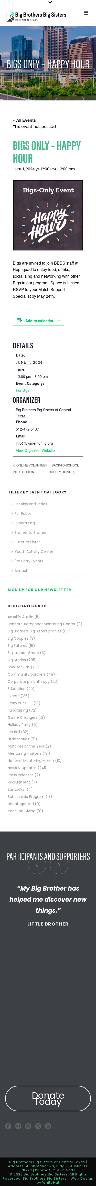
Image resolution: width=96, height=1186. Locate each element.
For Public (23, 513)
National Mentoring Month (31, 760)
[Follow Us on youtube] (48, 1126)
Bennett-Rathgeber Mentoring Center (42, 624)
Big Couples (18, 638)
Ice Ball (14, 732)
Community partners (27, 674)
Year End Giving (21, 811)
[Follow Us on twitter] (38, 1126)
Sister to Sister (27, 542)
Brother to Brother (31, 532)
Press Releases (21, 775)
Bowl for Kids (19, 667)
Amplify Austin (20, 616)
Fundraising (25, 523)
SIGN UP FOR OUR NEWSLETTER (39, 589)
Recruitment (19, 782)
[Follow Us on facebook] (8, 1126)
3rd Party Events (29, 561)
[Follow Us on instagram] (28, 1126)
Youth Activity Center (34, 551)
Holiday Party (19, 724)
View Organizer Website (35, 450)
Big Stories (17, 660)
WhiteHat (50, 1182)
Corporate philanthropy (29, 681)
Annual (21, 570)
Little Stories (18, 739)
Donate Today (48, 1098)
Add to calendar (39, 320)
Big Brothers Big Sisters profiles (34, 631)
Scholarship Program (26, 796)
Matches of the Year (26, 746)
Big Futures (17, 645)
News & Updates (22, 767)
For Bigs (22, 390)
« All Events (24, 120)
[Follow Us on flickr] (18, 1126)
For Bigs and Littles (31, 504)
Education (17, 688)
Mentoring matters (24, 753)
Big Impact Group (23, 652)
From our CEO (20, 703)
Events (13, 696)
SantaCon (17, 789)
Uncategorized (21, 803)
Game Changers (22, 717)
